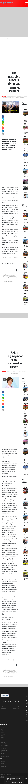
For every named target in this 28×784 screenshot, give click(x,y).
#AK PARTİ (4, 257)
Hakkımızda (3, 706)
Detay (14, 782)
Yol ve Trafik (3, 743)
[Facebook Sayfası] (1, 701)
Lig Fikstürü (3, 748)
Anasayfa (3, 38)
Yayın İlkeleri (3, 708)
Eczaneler (3, 747)
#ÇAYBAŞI (15, 257)
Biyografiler (3, 764)
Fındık (2, 729)
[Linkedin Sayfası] (11, 701)
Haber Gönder (16, 710)
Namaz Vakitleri (4, 745)
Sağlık (7, 319)
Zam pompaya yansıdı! (26, 188)
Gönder (16, 270)
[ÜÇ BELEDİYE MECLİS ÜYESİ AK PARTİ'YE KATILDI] (10, 106)
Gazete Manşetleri (5, 756)
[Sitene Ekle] (19, 701)
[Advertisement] (14, 22)
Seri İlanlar (3, 753)
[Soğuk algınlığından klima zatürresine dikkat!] (10, 382)
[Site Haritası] (16, 701)
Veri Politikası (4, 710)
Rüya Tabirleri (4, 766)
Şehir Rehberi (4, 755)
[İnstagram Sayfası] (6, 701)
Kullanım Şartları (16, 706)
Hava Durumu (4, 742)
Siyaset (7, 38)
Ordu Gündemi (16, 3)
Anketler (2, 763)
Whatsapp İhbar (16, 708)
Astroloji (2, 768)
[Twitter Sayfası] (4, 701)
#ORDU (10, 257)
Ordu (16, 205)
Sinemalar (3, 751)
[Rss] (14, 701)
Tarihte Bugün (4, 750)
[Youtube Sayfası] (9, 701)
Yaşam (2, 732)
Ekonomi (3, 734)
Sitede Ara (3, 761)
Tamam (20, 782)
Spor (2, 735)
